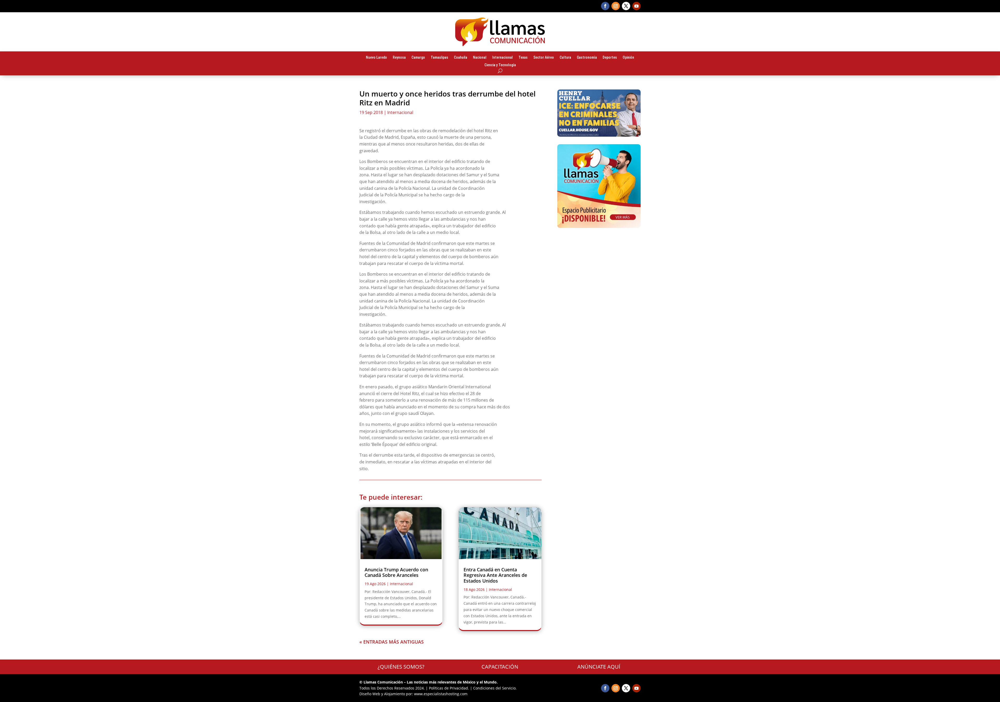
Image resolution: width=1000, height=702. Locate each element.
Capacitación (500, 666)
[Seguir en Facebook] (605, 6)
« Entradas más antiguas (391, 642)
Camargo (418, 57)
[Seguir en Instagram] (615, 6)
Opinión (628, 57)
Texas (523, 57)
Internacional (502, 57)
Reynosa (399, 57)
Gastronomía (587, 57)
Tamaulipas (439, 57)
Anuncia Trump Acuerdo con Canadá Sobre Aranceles (396, 572)
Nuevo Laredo (376, 57)
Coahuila (460, 57)
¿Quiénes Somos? (401, 666)
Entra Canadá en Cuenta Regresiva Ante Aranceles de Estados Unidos (495, 575)
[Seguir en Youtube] (636, 6)
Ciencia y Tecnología (500, 65)
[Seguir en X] (626, 6)
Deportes (610, 57)
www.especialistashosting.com (440, 693)
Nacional (479, 57)
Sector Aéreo (543, 57)
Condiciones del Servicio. (495, 688)
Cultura (565, 57)
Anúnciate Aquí (598, 666)
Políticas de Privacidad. (449, 688)
